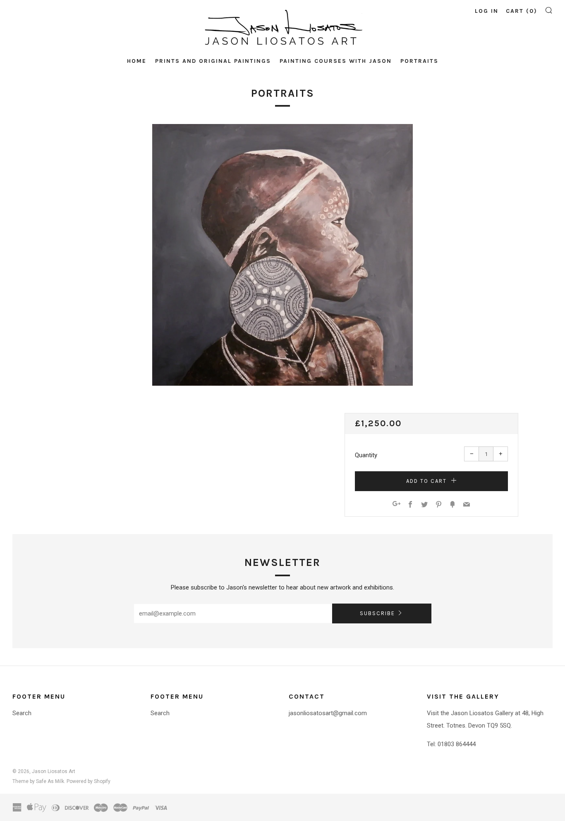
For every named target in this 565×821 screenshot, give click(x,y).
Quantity (366, 455)
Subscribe (377, 613)
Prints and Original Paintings (213, 60)
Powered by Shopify (88, 781)
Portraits (419, 60)
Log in (486, 10)
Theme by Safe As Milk (38, 781)
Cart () (521, 10)
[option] (282, 255)
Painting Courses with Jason (336, 60)
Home (136, 60)
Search (21, 713)
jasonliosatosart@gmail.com (328, 713)
